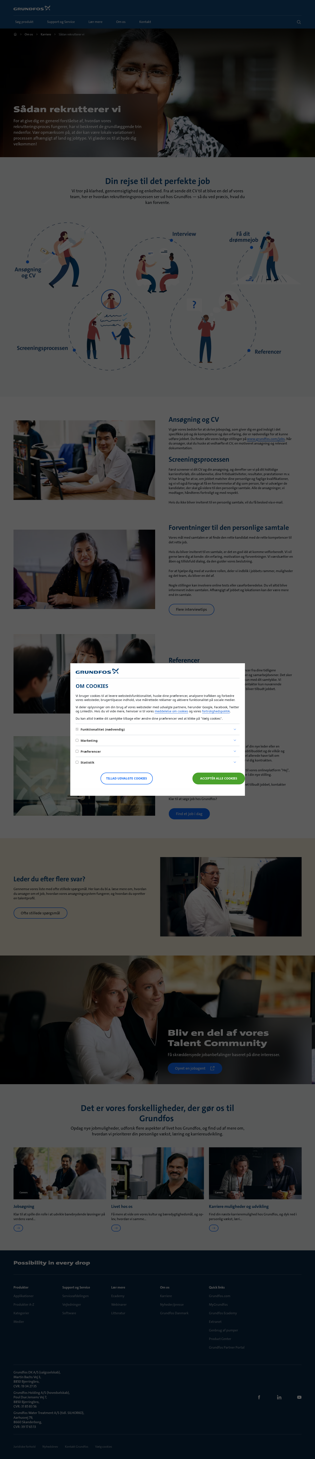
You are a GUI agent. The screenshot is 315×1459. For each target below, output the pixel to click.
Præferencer (91, 751)
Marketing (89, 740)
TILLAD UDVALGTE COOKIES (126, 778)
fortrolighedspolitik (216, 711)
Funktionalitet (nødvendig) (103, 729)
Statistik (87, 762)
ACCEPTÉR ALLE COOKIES (218, 778)
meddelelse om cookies (171, 711)
